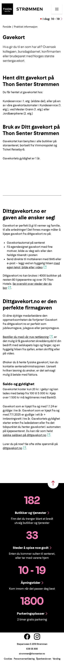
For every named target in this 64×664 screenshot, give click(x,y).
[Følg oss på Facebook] (27, 636)
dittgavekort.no (12, 448)
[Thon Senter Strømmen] (22, 8)
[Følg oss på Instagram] (37, 636)
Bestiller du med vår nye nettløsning (26, 337)
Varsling (56, 658)
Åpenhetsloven (43, 658)
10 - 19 (51, 19)
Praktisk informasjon (25, 26)
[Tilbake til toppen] (53, 483)
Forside (7, 26)
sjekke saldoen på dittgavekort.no (24, 435)
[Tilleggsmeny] (56, 9)
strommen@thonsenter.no (32, 653)
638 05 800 (32, 649)
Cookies (8, 658)
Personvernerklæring (24, 658)
